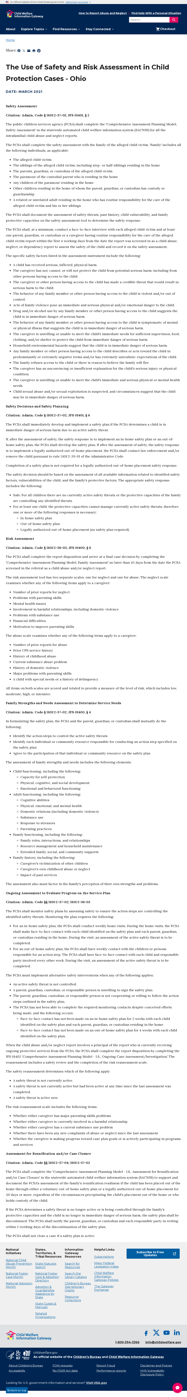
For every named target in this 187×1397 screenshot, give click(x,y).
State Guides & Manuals (45, 1305)
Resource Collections (73, 1298)
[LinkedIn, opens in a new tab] (176, 1332)
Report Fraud (105, 1365)
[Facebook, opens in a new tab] (146, 1332)
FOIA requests (62, 1365)
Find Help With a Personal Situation (156, 13)
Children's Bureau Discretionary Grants (78, 1287)
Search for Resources (72, 1265)
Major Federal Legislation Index (106, 1264)
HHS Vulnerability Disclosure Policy (152, 1372)
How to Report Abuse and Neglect (103, 13)
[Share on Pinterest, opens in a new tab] (39, 51)
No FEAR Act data (65, 1370)
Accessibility (17, 1370)
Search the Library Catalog (76, 1275)
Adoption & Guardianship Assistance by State (44, 1292)
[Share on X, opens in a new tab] (24, 51)
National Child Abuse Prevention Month (19, 1264)
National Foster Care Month (17, 1275)
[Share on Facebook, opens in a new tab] (19, 51)
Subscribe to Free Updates (145, 1253)
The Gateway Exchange (104, 1288)
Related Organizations (45, 1315)
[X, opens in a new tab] (156, 1332)
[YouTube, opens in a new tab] (166, 1332)
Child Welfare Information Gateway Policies (106, 1276)
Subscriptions (104, 1257)
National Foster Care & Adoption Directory (47, 1277)
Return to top (16, 1390)
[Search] (173, 20)
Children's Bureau (87, 1357)
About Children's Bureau (26, 1365)
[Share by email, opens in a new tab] (28, 51)
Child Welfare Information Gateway (136, 1357)
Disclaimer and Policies (156, 1365)
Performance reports (111, 1370)
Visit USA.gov (96, 1383)
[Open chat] (177, 1388)
